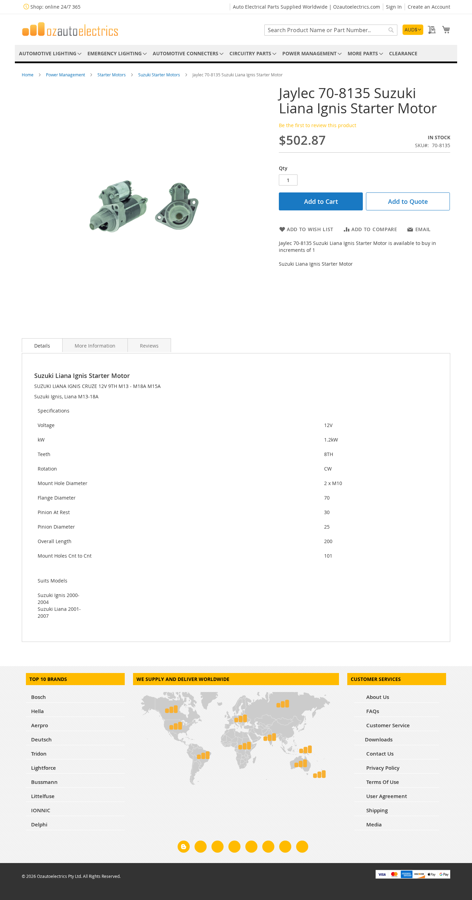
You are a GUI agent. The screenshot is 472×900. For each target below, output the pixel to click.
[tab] (42, 345)
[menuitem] (49, 53)
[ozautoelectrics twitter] (234, 848)
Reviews (149, 345)
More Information (95, 345)
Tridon (39, 753)
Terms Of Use (382, 782)
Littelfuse (43, 796)
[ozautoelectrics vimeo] (302, 848)
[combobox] (330, 30)
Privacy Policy (382, 767)
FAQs (372, 711)
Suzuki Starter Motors (159, 74)
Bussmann (44, 782)
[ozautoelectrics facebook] (201, 848)
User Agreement (386, 796)
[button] (413, 30)
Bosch (38, 697)
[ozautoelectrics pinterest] (251, 848)
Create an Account (429, 6)
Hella (37, 711)
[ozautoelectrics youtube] (285, 848)
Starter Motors (112, 74)
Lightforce (43, 767)
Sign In (394, 6)
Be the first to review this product (317, 125)
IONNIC (40, 810)
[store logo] (70, 29)
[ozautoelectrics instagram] (217, 848)
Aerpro (39, 725)
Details (42, 345)
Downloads (379, 739)
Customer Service (387, 725)
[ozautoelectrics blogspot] (184, 847)
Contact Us (379, 753)
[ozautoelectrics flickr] (268, 848)
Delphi (39, 824)
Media (373, 824)
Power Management (66, 74)
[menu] (236, 53)
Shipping (376, 810)
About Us (377, 697)
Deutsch (41, 739)
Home (28, 74)
